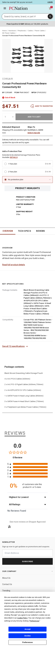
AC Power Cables (8, 33)
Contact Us (7, 584)
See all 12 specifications (13, 346)
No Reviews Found (16, 510)
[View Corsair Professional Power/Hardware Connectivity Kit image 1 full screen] (27, 56)
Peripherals (22, 31)
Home (4, 31)
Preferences (27, 642)
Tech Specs (24, 231)
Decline (27, 636)
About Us (6, 578)
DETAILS (13, 157)
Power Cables (40, 31)
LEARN (50, 2)
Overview (8, 231)
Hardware (12, 31)
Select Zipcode (34, 133)
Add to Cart (34, 117)
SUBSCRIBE (27, 561)
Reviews (40, 231)
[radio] (27, 464)
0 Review (20, 457)
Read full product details (13, 265)
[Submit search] (50, 16)
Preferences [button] (34, 621)
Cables (30, 31)
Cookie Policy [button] (22, 618)
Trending (6, 590)
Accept (27, 629)
